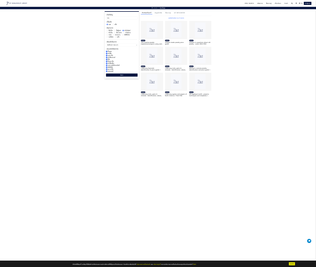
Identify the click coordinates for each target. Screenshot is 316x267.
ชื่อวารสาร (119, 32)
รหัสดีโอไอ (127, 35)
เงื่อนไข (109, 22)
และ (110, 24)
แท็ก (118, 37)
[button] (260, 3)
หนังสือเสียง (111, 63)
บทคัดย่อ (111, 37)
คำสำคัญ (110, 15)
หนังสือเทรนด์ (111, 57)
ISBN (110, 35)
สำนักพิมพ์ (127, 30)
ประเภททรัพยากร (112, 49)
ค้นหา (121, 75)
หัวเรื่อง (111, 32)
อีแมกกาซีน (111, 61)
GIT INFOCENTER (179, 13)
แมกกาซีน (110, 55)
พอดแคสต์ (110, 71)
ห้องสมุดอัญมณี (146, 13)
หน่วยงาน (117, 35)
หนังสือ (110, 53)
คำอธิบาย (128, 32)
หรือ (116, 24)
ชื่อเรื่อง (111, 30)
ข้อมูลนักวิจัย (158, 13)
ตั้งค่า (194, 264)
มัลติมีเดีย (110, 67)
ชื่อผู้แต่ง (118, 30)
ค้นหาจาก (110, 28)
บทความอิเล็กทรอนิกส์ (113, 65)
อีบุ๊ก (109, 59)
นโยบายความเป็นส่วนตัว (143, 264)
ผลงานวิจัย (110, 69)
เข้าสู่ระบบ (307, 3)
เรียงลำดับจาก (112, 42)
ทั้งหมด (110, 51)
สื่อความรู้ (168, 13)
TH (301, 3)
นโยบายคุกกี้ (157, 264)
